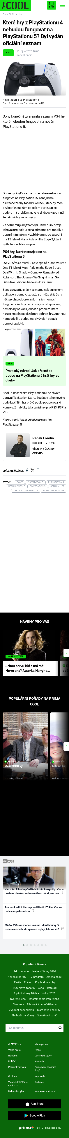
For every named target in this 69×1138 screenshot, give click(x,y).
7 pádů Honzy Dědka (26, 993)
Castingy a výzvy (43, 1055)
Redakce (39, 1082)
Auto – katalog (47, 988)
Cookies (12, 1076)
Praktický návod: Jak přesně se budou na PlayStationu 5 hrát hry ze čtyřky (32, 375)
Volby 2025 (48, 993)
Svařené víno (18, 999)
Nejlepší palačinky (23, 1015)
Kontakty (39, 1061)
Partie (17, 982)
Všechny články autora (43, 450)
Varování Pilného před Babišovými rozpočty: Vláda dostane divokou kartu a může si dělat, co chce (34, 891)
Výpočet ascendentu (21, 1010)
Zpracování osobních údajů (45, 1069)
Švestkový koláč (47, 1015)
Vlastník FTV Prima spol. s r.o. (18, 1084)
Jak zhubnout (21, 971)
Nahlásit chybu (16, 1091)
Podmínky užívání (17, 1067)
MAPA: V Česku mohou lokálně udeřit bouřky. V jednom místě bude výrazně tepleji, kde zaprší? (32, 927)
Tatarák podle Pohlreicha (44, 999)
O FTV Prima (14, 1044)
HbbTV (11, 1061)
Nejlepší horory (17, 977)
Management (41, 1044)
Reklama (12, 1055)
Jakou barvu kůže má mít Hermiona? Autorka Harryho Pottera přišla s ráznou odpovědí (26, 668)
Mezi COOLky (13, 766)
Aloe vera (18, 1004)
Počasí (28, 982)
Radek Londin (24, 55)
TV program (36, 977)
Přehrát (12, 761)
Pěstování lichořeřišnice (41, 1004)
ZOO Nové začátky (24, 988)
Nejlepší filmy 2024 (44, 971)
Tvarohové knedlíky (48, 1010)
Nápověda (40, 1076)
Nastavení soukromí (45, 1091)
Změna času (53, 977)
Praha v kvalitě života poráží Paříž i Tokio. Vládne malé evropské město (33, 909)
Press (38, 1050)
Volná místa (14, 1050)
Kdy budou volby (45, 982)
